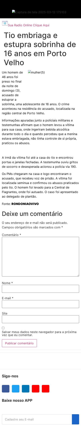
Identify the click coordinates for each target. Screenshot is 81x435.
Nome (7, 282)
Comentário (11, 234)
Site (4, 313)
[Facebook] (5, 389)
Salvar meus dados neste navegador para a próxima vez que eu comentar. (39, 333)
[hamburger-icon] (70, 6)
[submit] (75, 419)
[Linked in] (25, 389)
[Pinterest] (45, 389)
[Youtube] (35, 389)
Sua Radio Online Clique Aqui (28, 25)
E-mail (7, 298)
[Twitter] (15, 389)
